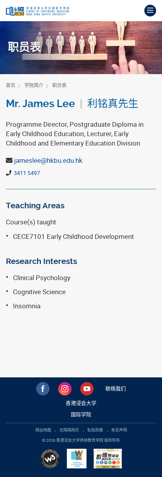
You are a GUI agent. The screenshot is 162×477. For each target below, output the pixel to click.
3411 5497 (26, 173)
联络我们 (115, 388)
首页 (10, 85)
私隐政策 (95, 430)
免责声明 (119, 430)
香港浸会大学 (81, 402)
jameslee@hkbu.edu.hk (48, 160)
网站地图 (43, 430)
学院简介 (33, 85)
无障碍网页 (69, 430)
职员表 (59, 85)
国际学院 (81, 414)
